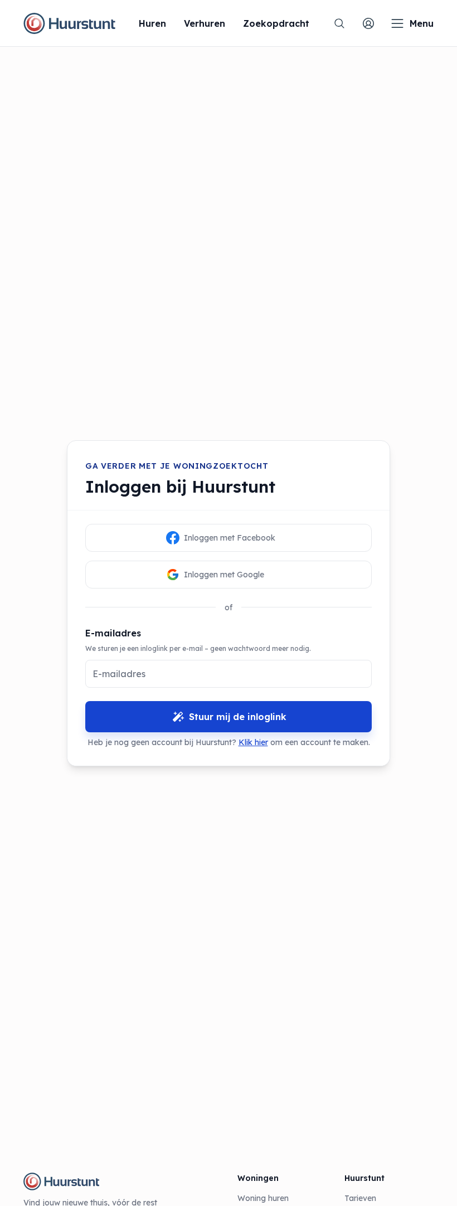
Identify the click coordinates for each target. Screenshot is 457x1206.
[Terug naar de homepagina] (69, 23)
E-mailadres (113, 633)
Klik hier (253, 742)
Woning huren (263, 1198)
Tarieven (360, 1198)
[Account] (368, 23)
